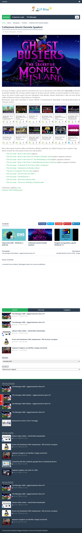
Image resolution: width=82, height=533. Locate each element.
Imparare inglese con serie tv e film (25, 470)
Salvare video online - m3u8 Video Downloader (28, 331)
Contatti (4, 1)
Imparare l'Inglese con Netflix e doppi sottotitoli (29, 348)
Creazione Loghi (18, 17)
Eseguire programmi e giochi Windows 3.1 (65, 244)
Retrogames (16, 23)
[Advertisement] (25, 217)
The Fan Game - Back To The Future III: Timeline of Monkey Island (29, 156)
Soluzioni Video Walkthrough (12, 190)
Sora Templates (12, 530)
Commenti (67, 310)
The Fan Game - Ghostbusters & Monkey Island (23, 168)
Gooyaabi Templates (42, 530)
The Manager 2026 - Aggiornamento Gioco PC (28, 314)
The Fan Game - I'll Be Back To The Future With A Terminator (27, 165)
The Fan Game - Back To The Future (19, 154)
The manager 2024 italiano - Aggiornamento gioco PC (31, 395)
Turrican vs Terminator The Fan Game (20, 171)
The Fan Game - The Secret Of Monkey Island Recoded (25, 182)
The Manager (31, 17)
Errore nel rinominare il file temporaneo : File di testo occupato (35, 339)
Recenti (15, 310)
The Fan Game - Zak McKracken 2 (18, 177)
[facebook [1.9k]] (79, 1)
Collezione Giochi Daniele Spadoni (37, 244)
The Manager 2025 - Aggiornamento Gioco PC (28, 322)
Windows (24, 23)
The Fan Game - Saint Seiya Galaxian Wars (21, 179)
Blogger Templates (23, 530)
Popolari (41, 310)
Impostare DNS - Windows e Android (12, 244)
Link (19, 188)
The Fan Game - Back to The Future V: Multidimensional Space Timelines (31, 162)
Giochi (9, 23)
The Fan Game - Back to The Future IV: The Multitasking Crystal (29, 159)
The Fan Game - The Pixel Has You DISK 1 (21, 174)
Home (7, 17)
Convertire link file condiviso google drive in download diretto (34, 462)
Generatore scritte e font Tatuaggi (25, 421)
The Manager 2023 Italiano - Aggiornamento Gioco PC (31, 404)
